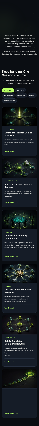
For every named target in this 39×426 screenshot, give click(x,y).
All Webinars (8, 90)
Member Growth (9, 100)
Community (21, 95)
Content (32, 95)
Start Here (20, 90)
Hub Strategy (8, 95)
